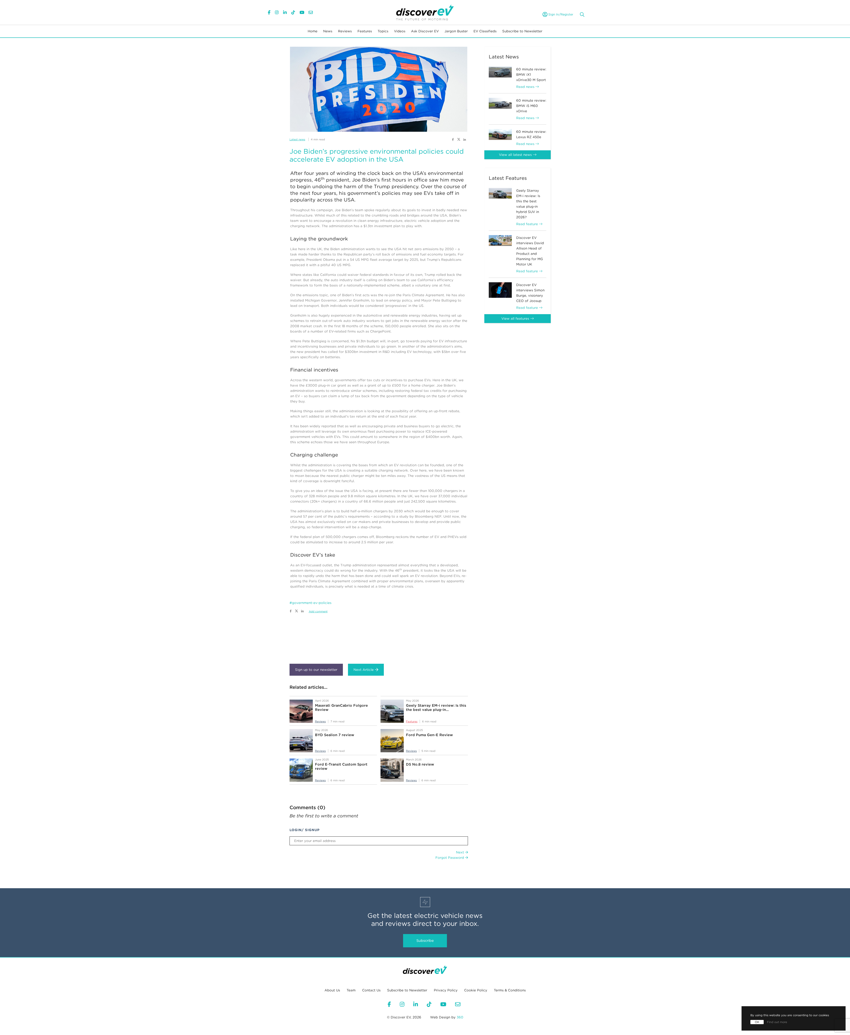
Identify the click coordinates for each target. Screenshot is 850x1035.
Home (312, 31)
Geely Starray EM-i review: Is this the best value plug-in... (436, 707)
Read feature (527, 224)
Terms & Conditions (510, 990)
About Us (332, 990)
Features (364, 31)
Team (351, 990)
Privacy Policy (446, 990)
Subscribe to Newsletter (522, 31)
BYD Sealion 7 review (334, 735)
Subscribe (425, 940)
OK (757, 1022)
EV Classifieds (484, 31)
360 (460, 1017)
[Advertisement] (379, 636)
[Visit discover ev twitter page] (459, 139)
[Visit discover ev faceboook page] (453, 139)
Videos (399, 31)
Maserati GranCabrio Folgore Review (341, 707)
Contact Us (371, 990)
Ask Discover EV (425, 31)
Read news (525, 87)
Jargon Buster (456, 31)
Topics (383, 31)
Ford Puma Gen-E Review (429, 735)
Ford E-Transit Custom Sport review (341, 766)
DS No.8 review (420, 764)
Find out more (777, 1022)
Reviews (345, 31)
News (327, 31)
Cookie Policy (475, 990)
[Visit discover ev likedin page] (464, 139)
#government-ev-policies (310, 603)
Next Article (364, 670)
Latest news (297, 139)
